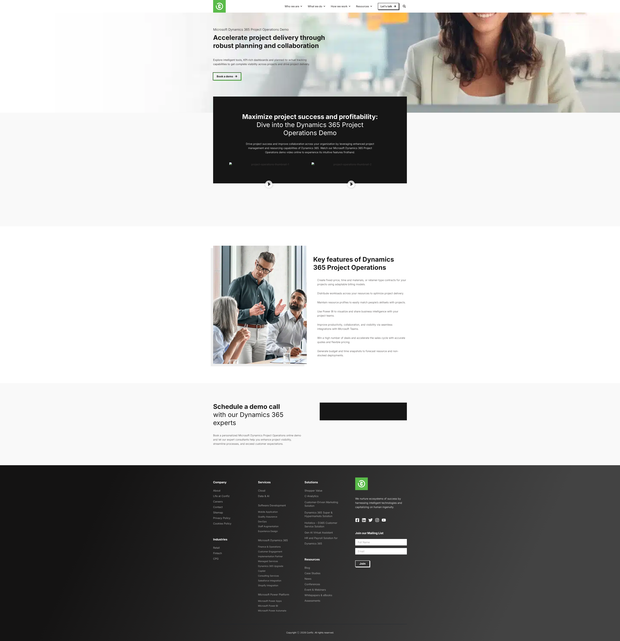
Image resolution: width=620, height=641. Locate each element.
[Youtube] (384, 520)
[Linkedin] (364, 520)
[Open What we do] (324, 6)
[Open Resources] (371, 6)
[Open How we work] (349, 6)
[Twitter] (370, 520)
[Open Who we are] (301, 6)
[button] (404, 6)
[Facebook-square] (357, 520)
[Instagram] (377, 520)
